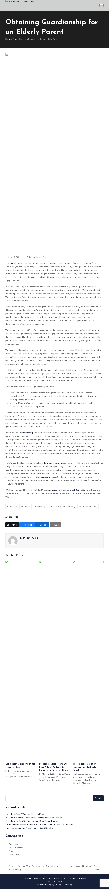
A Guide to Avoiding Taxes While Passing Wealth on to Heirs (33, 817)
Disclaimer (47, 881)
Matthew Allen (29, 538)
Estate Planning (43, 257)
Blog (15, 39)
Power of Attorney (88, 506)
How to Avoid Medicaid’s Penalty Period (84, 868)
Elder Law (31, 257)
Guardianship (11, 263)
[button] (101, 5)
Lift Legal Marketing (63, 884)
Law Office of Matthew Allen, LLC (47, 878)
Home (8, 39)
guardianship (27, 432)
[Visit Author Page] (13, 540)
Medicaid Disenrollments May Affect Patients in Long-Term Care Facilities (53, 767)
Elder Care (12, 506)
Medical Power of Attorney (62, 506)
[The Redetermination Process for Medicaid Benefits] (88, 660)
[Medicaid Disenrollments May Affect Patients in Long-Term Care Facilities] (54, 660)
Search (98, 798)
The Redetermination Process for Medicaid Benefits (84, 767)
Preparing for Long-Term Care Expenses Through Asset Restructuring (32, 868)
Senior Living (14, 854)
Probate (12, 851)
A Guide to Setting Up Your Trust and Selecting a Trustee (31, 821)
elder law (25, 506)
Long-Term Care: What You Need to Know (25, 814)
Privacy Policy (60, 881)
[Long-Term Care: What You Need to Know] (20, 660)
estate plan (46, 476)
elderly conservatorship (52, 463)
